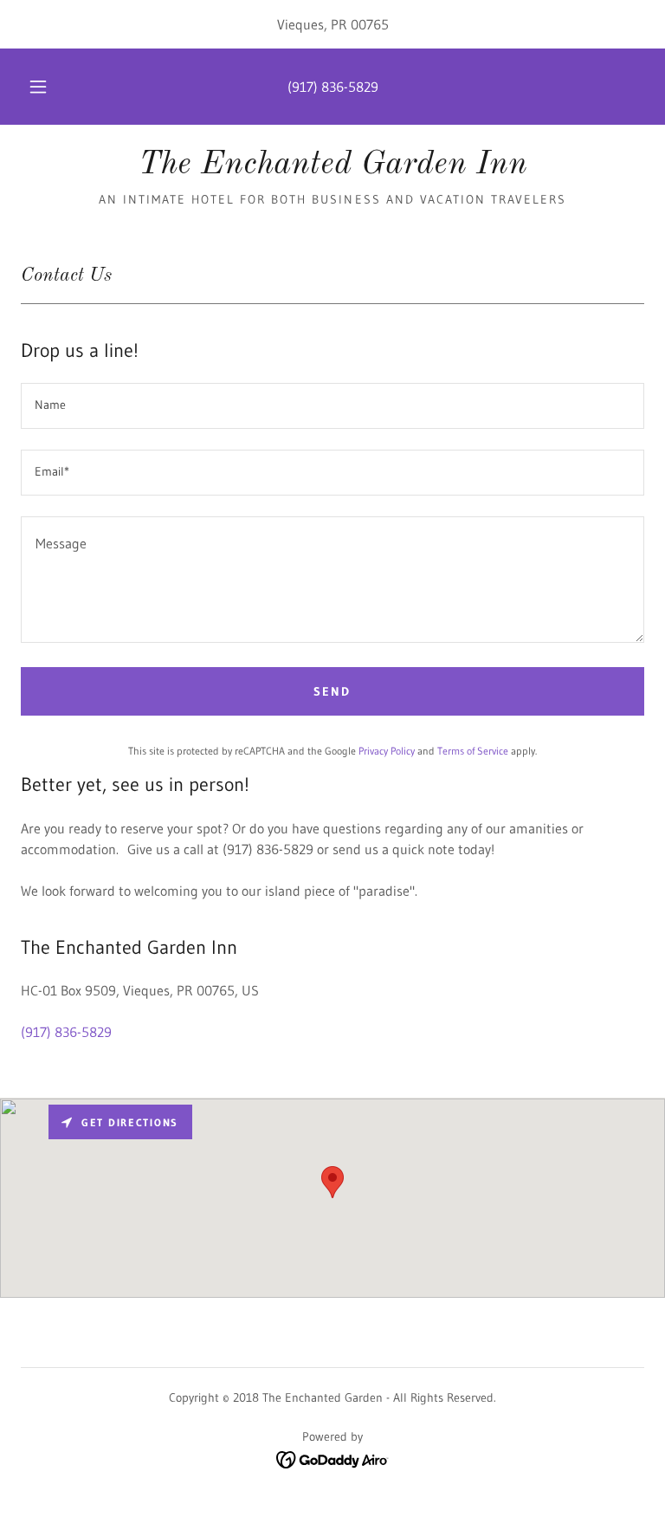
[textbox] (332, 406)
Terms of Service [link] (472, 750)
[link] (332, 168)
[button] (47, 86)
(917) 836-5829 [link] (332, 86)
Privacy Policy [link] (386, 750)
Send (332, 691)
